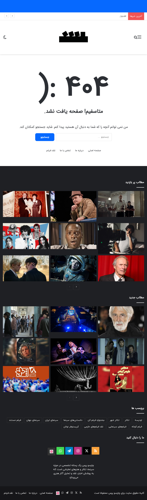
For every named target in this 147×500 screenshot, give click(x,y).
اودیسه (138, 420)
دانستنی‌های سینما (73, 420)
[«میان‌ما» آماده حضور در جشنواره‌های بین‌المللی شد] (26, 351)
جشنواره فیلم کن (96, 420)
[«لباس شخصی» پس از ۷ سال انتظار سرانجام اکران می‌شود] (26, 321)
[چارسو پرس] (73, 37)
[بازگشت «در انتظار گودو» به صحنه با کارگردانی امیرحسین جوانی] (74, 379)
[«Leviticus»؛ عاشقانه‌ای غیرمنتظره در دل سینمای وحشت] (26, 268)
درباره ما (79, 150)
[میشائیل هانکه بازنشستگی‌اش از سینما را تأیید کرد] (121, 321)
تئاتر (127, 420)
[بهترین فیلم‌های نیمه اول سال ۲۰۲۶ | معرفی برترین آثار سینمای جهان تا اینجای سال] (26, 236)
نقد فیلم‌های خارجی (93, 426)
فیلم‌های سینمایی (117, 426)
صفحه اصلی (94, 150)
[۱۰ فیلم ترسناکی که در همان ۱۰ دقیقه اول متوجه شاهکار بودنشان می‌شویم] (74, 236)
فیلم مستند (15, 420)
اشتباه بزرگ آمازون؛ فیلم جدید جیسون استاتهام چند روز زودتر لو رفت (89, 16)
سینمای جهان (33, 420)
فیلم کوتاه (137, 426)
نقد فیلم (50, 150)
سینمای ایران (51, 420)
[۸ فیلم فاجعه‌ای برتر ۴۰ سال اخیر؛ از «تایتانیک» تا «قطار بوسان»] (74, 268)
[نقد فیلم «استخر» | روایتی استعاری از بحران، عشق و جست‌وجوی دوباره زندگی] (121, 238)
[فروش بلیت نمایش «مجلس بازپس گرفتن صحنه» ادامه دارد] (121, 379)
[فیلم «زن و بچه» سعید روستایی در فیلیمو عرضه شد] (121, 351)
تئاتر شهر (114, 420)
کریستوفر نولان (71, 426)
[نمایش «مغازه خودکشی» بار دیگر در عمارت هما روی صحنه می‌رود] (74, 351)
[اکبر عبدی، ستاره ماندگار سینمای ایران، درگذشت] (74, 206)
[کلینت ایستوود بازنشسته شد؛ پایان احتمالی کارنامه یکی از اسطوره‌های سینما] (121, 268)
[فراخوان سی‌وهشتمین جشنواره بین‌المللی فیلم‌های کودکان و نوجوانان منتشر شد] (26, 379)
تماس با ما (65, 150)
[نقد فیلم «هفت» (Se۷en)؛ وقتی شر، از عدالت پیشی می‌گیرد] (121, 204)
